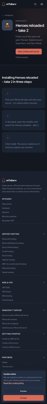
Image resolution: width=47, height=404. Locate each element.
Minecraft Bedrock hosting (13, 243)
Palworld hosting (8, 268)
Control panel (7, 300)
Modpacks (7, 15)
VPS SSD (6, 287)
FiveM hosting (8, 251)
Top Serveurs (7, 366)
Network (5, 212)
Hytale (4, 362)
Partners (7, 357)
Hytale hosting (8, 272)
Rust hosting (7, 255)
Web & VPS (7, 282)
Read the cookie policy (14, 383)
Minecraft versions (9, 319)
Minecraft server (12, 310)
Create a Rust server (10, 343)
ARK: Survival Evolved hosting (14, 264)
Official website (22, 57)
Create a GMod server (11, 347)
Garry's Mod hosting (10, 247)
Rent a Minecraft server (28, 51)
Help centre (7, 204)
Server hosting (10, 234)
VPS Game (6, 291)
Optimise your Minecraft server (14, 328)
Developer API (8, 220)
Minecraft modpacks (10, 323)
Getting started (11, 334)
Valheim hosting (8, 260)
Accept (23, 398)
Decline (23, 391)
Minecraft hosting (9, 239)
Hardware (6, 208)
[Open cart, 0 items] (35, 4)
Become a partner (9, 216)
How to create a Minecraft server (15, 315)
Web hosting (7, 296)
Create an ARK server (10, 339)
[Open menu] (42, 4)
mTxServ (7, 199)
